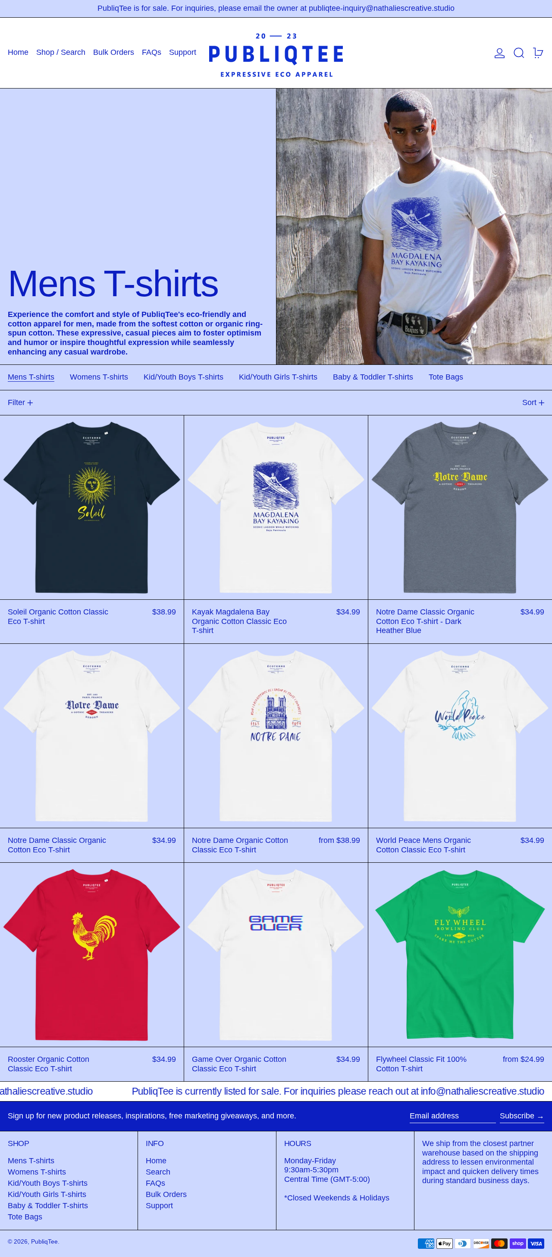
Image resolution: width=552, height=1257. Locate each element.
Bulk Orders (166, 1194)
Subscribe (517, 1115)
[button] (519, 53)
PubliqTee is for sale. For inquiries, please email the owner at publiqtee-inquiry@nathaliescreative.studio (276, 8)
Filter (16, 402)
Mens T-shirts (31, 1160)
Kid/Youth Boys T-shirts (48, 1183)
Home (156, 1160)
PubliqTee (44, 1241)
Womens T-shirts (37, 1172)
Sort (529, 402)
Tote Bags (25, 1217)
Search (158, 1172)
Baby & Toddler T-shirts (48, 1205)
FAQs (155, 1183)
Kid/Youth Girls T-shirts (47, 1194)
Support (159, 1205)
